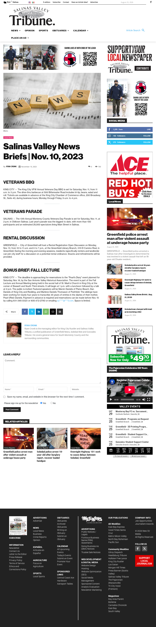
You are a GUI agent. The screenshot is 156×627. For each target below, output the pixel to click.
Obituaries (62, 521)
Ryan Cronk (11, 166)
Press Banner (114, 570)
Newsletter (14, 548)
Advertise (37, 521)
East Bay (112, 608)
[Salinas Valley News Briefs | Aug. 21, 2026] (114, 298)
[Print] (60, 312)
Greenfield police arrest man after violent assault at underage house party (17, 454)
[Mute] (143, 399)
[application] (130, 390)
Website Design (88, 565)
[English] (30, 2)
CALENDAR (62, 546)
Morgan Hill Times (116, 567)
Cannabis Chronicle (117, 605)
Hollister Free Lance (117, 558)
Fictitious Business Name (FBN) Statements (90, 540)
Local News (8, 137)
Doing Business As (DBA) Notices (90, 547)
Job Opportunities (143, 521)
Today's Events (64, 555)
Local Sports (39, 576)
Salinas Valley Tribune (118, 577)
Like (149, 129)
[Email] (53, 312)
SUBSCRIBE (15, 538)
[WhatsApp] (46, 312)
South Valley (114, 611)
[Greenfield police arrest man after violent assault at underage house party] (18, 438)
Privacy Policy (15, 560)
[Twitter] (32, 312)
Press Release (15, 557)
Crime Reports (9, 448)
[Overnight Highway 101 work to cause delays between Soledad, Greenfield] (85, 438)
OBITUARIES (63, 518)
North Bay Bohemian (118, 539)
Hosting (85, 568)
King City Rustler (116, 561)
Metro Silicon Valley (117, 536)
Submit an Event (65, 558)
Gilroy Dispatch (115, 552)
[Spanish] (33, 2)
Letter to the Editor (18, 554)
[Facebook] (151, 2)
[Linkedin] (39, 312)
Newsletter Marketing (91, 590)
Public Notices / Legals (88, 533)
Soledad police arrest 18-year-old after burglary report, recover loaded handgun (138, 268)
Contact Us (14, 551)
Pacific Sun (113, 542)
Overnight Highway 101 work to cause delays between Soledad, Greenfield (85, 454)
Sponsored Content (90, 584)
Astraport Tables (65, 584)
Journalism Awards (144, 524)
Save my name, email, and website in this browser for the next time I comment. (45, 396)
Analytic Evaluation (90, 587)
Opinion (36, 540)
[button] (136, 30)
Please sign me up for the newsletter (21, 403)
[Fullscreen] (148, 399)
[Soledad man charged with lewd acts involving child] (114, 313)
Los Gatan (113, 564)
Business (37, 534)
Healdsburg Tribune (117, 555)
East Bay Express (116, 527)
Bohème (112, 602)
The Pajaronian (115, 580)
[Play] (110, 399)
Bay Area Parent (116, 599)
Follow (147, 136)
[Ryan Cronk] (14, 331)
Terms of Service (17, 563)
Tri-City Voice (114, 586)
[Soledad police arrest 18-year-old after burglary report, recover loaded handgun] (52, 438)
